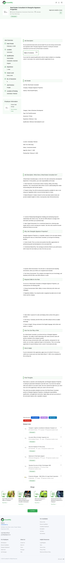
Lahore (43, 439)
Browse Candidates (44, 524)
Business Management (16, 12)
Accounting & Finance (34, 439)
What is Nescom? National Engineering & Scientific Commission (24, 500)
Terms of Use (42, 547)
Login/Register (43, 542)
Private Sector (31, 12)
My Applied (42, 528)
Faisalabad (42, 429)
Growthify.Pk (51, 352)
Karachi (43, 457)
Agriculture (32, 478)
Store (41, 544)
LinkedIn (53, 417)
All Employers (3, 542)
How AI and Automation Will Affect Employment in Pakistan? (56, 500)
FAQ (21, 551)
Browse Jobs (42, 521)
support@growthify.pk (5, 532)
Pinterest (28, 420)
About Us (22, 544)
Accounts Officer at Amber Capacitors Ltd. (39, 437)
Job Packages (4, 551)
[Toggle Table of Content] (35, 52)
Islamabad (38, 12)
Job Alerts (42, 531)
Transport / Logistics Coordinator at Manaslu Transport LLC (43, 428)
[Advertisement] (34, 28)
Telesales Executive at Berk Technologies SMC (40, 465)
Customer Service (33, 429)
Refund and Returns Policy (45, 551)
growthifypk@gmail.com (6, 534)
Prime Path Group (15, 13)
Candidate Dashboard (44, 526)
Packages (22, 549)
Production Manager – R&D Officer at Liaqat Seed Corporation (43, 476)
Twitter (44, 417)
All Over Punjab (45, 467)
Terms (21, 547)
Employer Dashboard (5, 547)
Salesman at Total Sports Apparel (36, 456)
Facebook (36, 417)
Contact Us (22, 542)
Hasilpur (38, 478)
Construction (24, 12)
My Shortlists (42, 533)
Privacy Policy (42, 549)
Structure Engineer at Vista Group (37, 446)
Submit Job (3, 549)
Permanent (14, 16)
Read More (4, 502)
